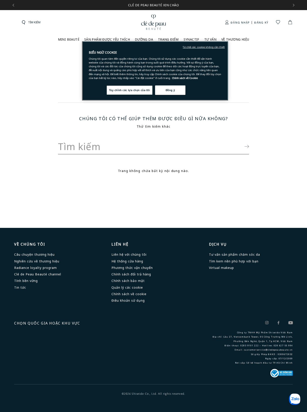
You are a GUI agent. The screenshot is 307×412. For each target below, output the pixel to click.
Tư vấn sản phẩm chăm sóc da (234, 254)
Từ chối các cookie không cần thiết (204, 47)
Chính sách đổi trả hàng (131, 274)
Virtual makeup (221, 268)
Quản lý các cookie (127, 287)
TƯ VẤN (210, 39)
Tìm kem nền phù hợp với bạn (233, 261)
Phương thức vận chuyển (132, 268)
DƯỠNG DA (144, 39)
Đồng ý (170, 90)
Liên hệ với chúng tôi (129, 254)
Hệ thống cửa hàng (127, 261)
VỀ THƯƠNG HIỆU (235, 39)
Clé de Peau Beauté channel (37, 274)
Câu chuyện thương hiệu (34, 254)
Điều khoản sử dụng (128, 300)
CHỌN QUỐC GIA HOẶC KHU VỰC (47, 323)
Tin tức (20, 287)
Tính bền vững (26, 281)
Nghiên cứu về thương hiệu (36, 261)
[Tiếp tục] (244, 146)
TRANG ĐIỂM (168, 39)
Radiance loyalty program (35, 268)
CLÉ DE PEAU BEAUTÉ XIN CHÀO (153, 5)
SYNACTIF (191, 39)
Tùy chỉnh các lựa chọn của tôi (129, 90)
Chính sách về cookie (129, 294)
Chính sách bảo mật (128, 281)
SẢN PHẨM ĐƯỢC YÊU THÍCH (107, 39)
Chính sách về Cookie (185, 78)
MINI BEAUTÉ (68, 39)
